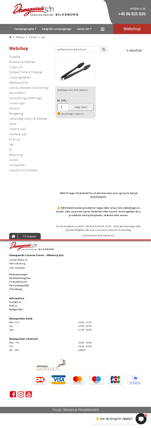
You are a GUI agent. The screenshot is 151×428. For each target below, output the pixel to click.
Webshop (20, 37)
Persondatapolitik (19, 285)
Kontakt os (15, 302)
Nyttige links (16, 309)
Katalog (32, 37)
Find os (13, 306)
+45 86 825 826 (131, 14)
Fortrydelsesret (18, 282)
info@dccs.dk (137, 9)
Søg (43, 37)
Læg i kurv (81, 107)
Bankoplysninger (18, 274)
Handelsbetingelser (20, 278)
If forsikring (15, 289)
